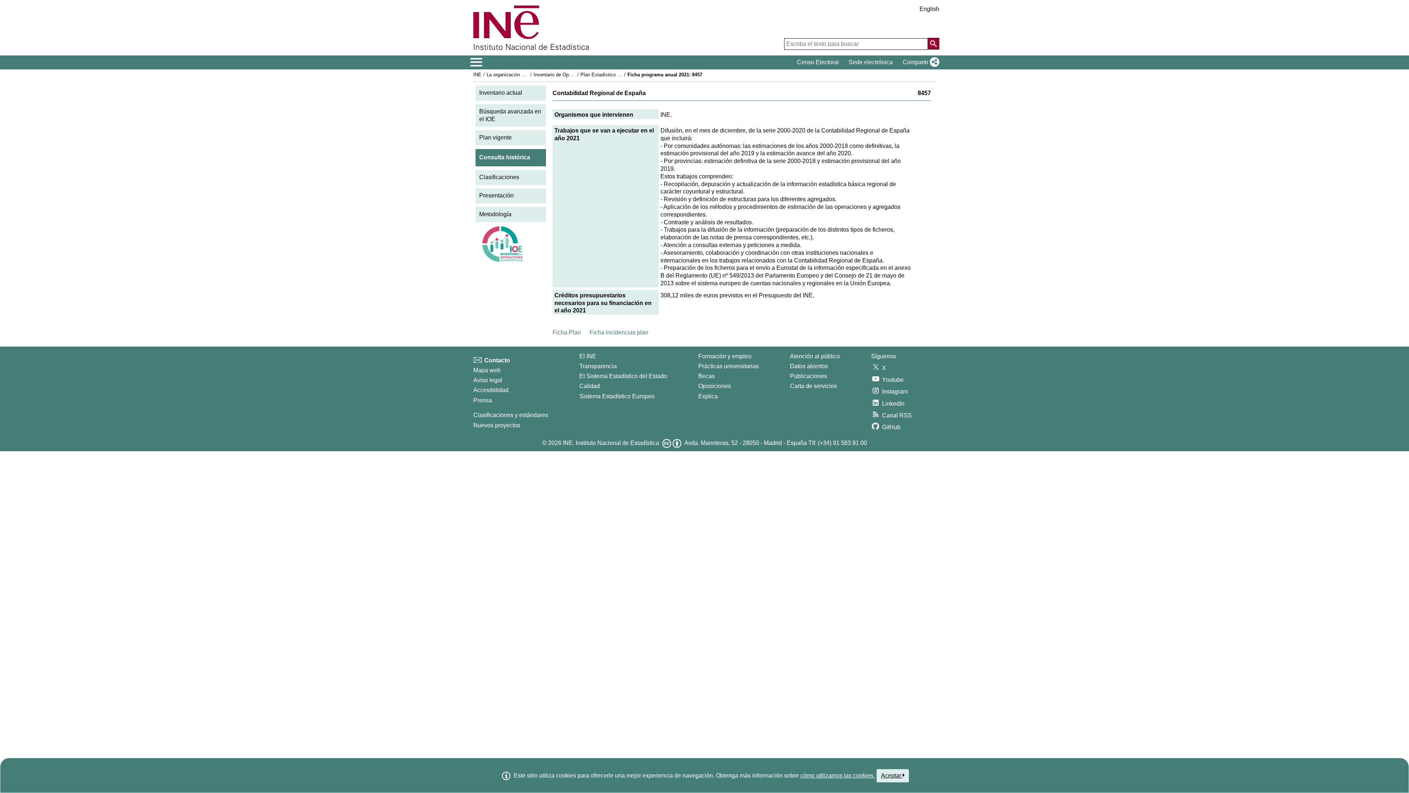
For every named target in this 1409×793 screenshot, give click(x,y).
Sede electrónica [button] (871, 62)
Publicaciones (808, 376)
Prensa (482, 400)
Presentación (496, 195)
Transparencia (598, 366)
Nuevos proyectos (496, 425)
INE (477, 74)
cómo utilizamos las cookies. (837, 775)
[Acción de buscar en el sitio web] (933, 44)
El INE (587, 356)
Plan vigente (495, 137)
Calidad (589, 386)
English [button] (929, 9)
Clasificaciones (499, 177)
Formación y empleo (724, 356)
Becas (706, 376)
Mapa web (486, 370)
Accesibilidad (491, 390)
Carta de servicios (813, 386)
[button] (919, 62)
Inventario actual (500, 93)
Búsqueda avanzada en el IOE (510, 115)
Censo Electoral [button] (818, 62)
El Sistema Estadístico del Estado (623, 376)
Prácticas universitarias (728, 366)
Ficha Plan (567, 332)
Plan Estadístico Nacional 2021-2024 (619, 74)
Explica (708, 396)
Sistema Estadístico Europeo (617, 396)
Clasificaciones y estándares (510, 415)
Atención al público (815, 356)
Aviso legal (487, 380)
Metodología (495, 214)
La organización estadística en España (528, 74)
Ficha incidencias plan (619, 332)
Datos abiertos (809, 366)
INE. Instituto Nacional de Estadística (611, 443)
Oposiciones (714, 386)
